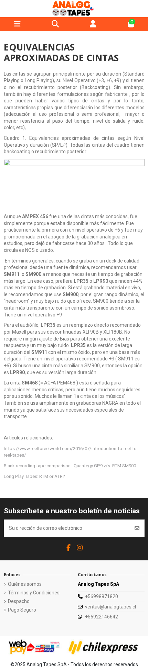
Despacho (19, 601)
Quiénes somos (25, 584)
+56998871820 (101, 596)
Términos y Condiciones (34, 592)
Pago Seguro (22, 610)
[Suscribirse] (137, 528)
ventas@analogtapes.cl (110, 607)
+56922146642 (101, 616)
